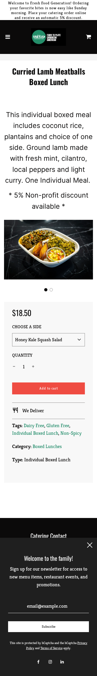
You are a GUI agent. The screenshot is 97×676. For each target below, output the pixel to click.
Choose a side (26, 327)
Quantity (22, 355)
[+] (33, 367)
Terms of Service (51, 648)
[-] (14, 367)
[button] (45, 289)
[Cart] (88, 37)
